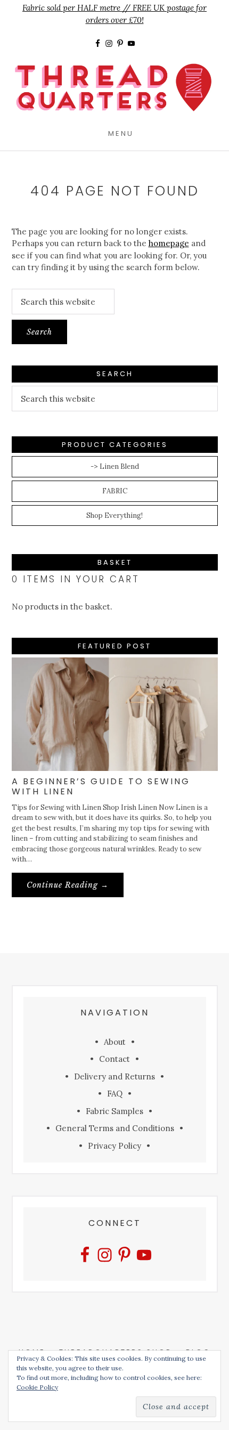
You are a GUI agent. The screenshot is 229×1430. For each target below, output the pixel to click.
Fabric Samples (114, 1111)
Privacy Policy (114, 1146)
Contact (114, 1059)
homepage (169, 243)
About (115, 1042)
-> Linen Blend (115, 466)
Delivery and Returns (114, 1076)
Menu (121, 133)
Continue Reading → (75, 888)
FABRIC (114, 490)
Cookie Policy (37, 1387)
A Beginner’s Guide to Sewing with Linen (101, 786)
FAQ (114, 1093)
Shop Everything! (114, 515)
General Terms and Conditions (114, 1128)
